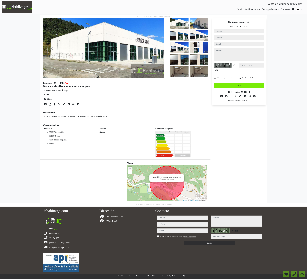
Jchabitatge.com (129, 276)
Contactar (285, 9)
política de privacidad (246, 78)
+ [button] (130, 168)
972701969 (244, 26)
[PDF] (50, 104)
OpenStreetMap (194, 200)
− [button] (130, 172)
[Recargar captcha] (234, 65)
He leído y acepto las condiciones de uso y (235, 78)
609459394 (234, 26)
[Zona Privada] (293, 9)
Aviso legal (169, 276)
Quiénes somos (252, 9)
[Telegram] (78, 104)
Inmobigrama (184, 276)
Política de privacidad (143, 276)
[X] (59, 104)
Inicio (240, 9)
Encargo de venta (270, 9)
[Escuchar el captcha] (216, 70)
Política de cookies (158, 276)
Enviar (239, 85)
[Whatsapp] (73, 104)
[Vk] (69, 104)
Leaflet (185, 200)
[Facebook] (55, 104)
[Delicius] (64, 104)
